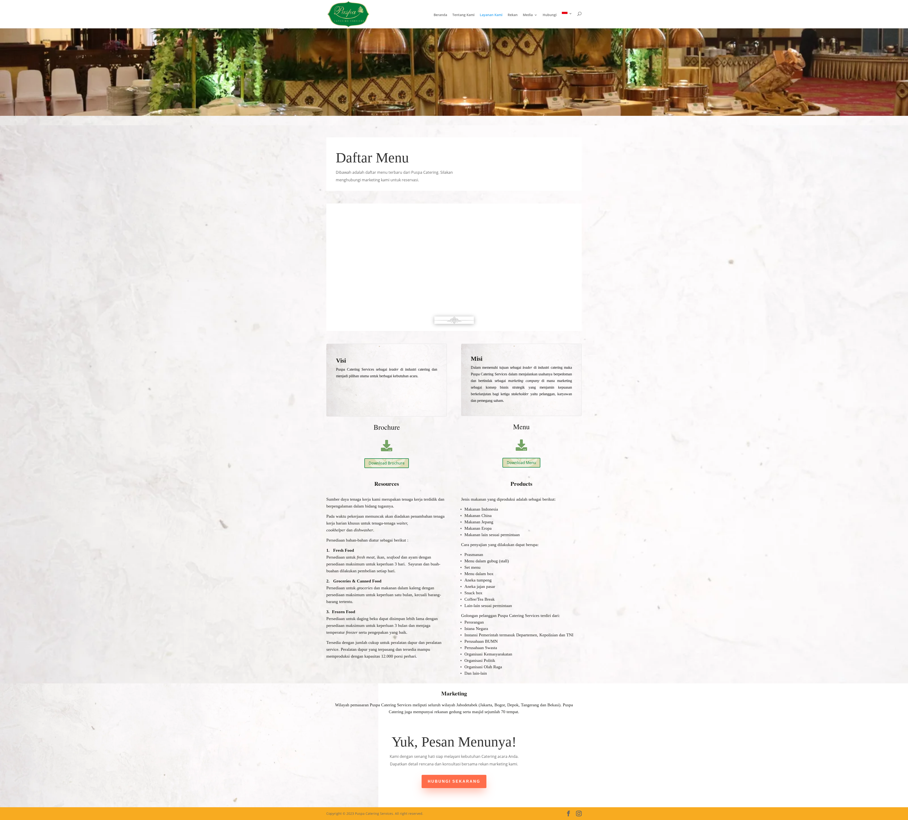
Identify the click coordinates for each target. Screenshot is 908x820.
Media (528, 15)
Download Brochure (387, 463)
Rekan (513, 15)
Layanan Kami (491, 15)
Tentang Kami (463, 15)
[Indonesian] (567, 20)
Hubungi (550, 15)
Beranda (440, 15)
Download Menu (521, 462)
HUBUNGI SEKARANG (454, 781)
